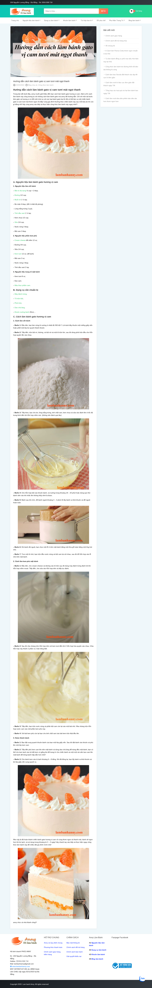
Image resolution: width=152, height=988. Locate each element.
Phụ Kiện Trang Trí (116, 20)
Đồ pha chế (101, 20)
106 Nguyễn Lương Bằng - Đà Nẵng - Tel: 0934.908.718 (31, 2)
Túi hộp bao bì (86, 20)
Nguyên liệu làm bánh (31, 20)
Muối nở (18, 200)
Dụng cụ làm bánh (51, 20)
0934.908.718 (23, 961)
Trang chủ (15, 20)
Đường (17, 195)
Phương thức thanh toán (53, 947)
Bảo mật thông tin (73, 943)
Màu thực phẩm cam (22, 285)
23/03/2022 (19, 85)
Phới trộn (18, 303)
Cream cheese (20, 240)
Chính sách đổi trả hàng (75, 947)
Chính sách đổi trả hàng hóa (116, 41)
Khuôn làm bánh (69, 20)
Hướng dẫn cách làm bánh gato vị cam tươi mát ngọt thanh (41, 81)
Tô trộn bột (19, 298)
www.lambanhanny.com (21, 966)
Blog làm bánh (134, 20)
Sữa (16, 222)
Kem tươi (18, 254)
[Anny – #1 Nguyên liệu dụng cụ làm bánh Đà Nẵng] (22, 11)
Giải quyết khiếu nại (73, 956)
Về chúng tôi (110, 46)
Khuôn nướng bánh (22, 312)
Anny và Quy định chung (53, 943)
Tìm (104, 11)
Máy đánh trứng (21, 294)
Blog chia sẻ (32, 85)
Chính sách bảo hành (74, 952)
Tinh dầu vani (20, 213)
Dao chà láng (20, 307)
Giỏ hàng (138, 11)
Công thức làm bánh (46, 85)
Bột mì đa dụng (20, 191)
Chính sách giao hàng (113, 36)
